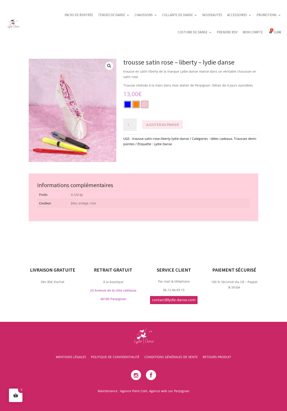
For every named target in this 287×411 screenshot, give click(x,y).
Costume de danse (192, 32)
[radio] (127, 104)
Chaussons (144, 15)
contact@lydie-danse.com (174, 299)
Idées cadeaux (221, 138)
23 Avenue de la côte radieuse (113, 290)
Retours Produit (217, 357)
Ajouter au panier (162, 124)
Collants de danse (177, 15)
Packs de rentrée (79, 15)
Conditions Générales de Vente (171, 357)
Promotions (267, 15)
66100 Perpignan (113, 299)
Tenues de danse (111, 15)
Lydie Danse (163, 144)
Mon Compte (253, 32)
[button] (109, 66)
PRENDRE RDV (227, 32)
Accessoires (237, 15)
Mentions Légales (71, 357)
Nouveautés (212, 15)
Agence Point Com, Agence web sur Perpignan (154, 391)
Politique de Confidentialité (115, 357)
